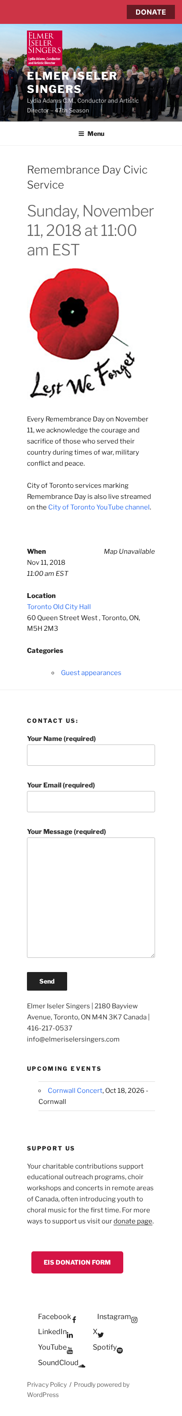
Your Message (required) (66, 832)
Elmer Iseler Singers (72, 82)
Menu (95, 133)
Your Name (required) (61, 739)
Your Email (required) (61, 785)
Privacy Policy (47, 1384)
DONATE (151, 12)
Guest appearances (91, 673)
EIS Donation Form (77, 1262)
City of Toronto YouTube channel (99, 507)
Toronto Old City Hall (59, 607)
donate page (133, 1221)
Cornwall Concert (75, 1091)
